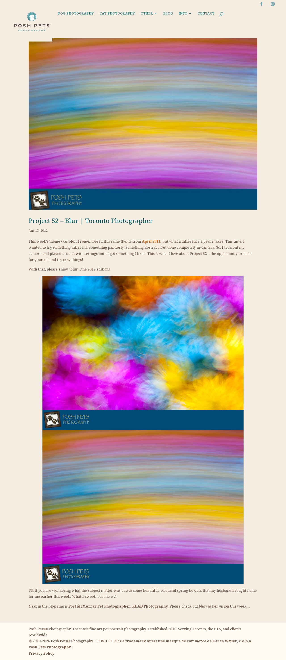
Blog (168, 13)
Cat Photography (117, 13)
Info (183, 13)
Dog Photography (76, 13)
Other (147, 13)
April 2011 (151, 241)
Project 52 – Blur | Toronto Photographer (91, 221)
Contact (206, 13)
